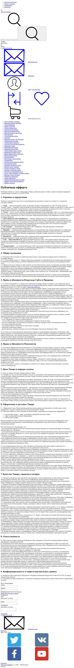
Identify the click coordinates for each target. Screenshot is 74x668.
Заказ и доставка (9, 4)
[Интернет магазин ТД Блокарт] (1, 10)
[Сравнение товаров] (14, 105)
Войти (3, 593)
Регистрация (36, 89)
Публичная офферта (7, 665)
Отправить (4, 613)
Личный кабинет (6, 12)
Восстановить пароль (11, 593)
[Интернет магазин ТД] (1, 45)
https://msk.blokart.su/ (34, 287)
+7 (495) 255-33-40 (6, 48)
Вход (29, 89)
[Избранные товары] (41, 105)
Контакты (7, 7)
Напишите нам (32, 629)
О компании (8, 5)
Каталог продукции (10, 2)
